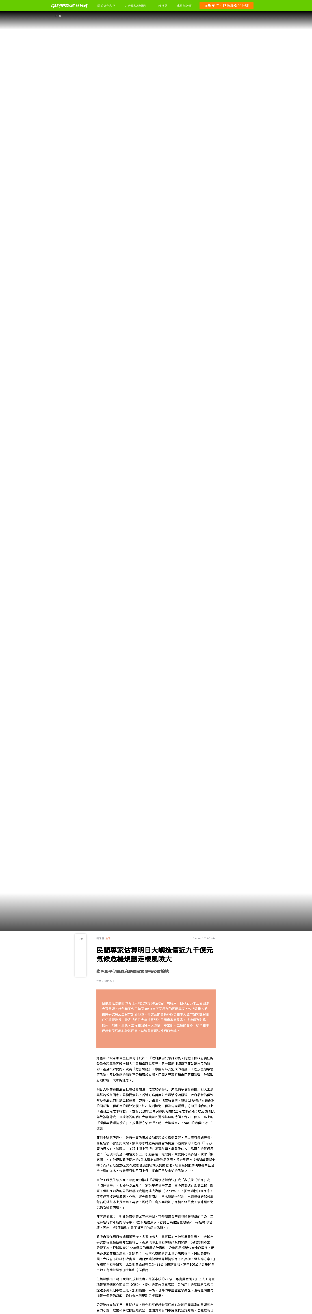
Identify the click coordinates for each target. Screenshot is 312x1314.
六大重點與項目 (135, 5)
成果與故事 (184, 5)
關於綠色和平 (106, 5)
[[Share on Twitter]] (80, 963)
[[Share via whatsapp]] (80, 971)
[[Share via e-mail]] (80, 947)
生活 (107, 938)
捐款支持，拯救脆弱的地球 (226, 5)
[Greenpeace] (69, 10)
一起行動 (161, 5)
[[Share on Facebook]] (80, 955)
